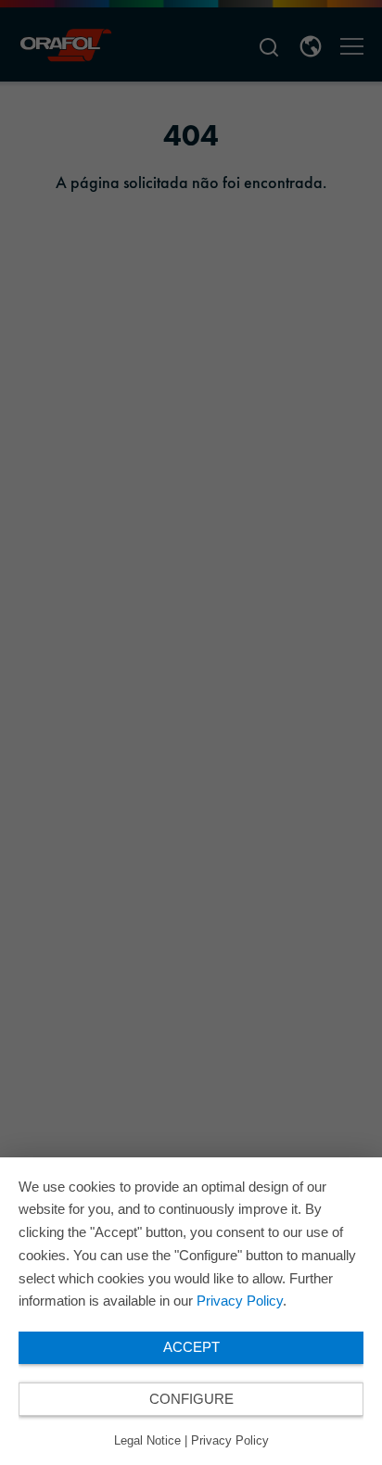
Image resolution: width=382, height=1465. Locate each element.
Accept (191, 1347)
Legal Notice (147, 1440)
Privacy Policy (240, 1300)
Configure (191, 1399)
